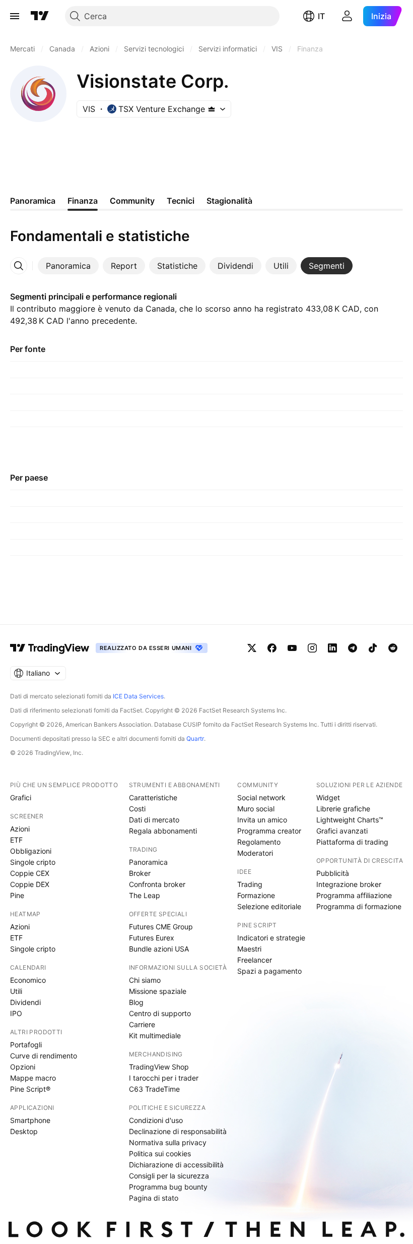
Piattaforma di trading (352, 842)
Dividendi (25, 1002)
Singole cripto (32, 862)
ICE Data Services (138, 696)
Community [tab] (132, 201)
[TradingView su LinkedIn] (332, 648)
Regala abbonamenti (163, 830)
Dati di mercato (154, 819)
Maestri (249, 948)
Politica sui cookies (160, 1153)
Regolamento (259, 842)
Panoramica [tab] (32, 201)
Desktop (24, 1131)
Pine (17, 895)
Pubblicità (332, 873)
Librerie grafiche (343, 808)
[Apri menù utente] (347, 16)
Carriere (142, 1024)
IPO (16, 1013)
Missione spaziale (157, 991)
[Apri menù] (15, 16)
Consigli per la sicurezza (169, 1175)
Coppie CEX (29, 873)
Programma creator (269, 830)
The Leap (144, 895)
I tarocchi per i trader (163, 1078)
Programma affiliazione (354, 895)
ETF (16, 840)
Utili (16, 991)
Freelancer (254, 960)
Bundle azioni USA (159, 948)
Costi (137, 808)
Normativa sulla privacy (167, 1142)
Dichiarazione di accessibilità (176, 1164)
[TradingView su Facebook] (272, 648)
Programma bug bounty (168, 1186)
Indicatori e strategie (271, 937)
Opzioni (22, 1066)
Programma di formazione (358, 906)
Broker (140, 873)
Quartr (195, 738)
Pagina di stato (153, 1198)
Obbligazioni (30, 851)
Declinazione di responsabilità (178, 1131)
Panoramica (148, 862)
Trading (249, 884)
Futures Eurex (151, 937)
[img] (211, 108)
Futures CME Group (161, 926)
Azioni (20, 828)
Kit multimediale (155, 1035)
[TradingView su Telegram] (353, 648)
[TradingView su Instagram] (312, 648)
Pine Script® (30, 1089)
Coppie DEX (29, 884)
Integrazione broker (348, 884)
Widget (328, 797)
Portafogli (26, 1044)
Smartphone (30, 1120)
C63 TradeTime (154, 1089)
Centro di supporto (160, 1013)
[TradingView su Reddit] (393, 648)
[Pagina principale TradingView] (40, 16)
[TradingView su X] (252, 648)
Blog (136, 1002)
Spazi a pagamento (269, 971)
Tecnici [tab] (180, 201)
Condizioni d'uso (156, 1120)
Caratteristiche (153, 797)
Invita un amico (262, 819)
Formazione (256, 895)
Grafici (20, 797)
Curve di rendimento (43, 1055)
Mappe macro (33, 1078)
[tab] (68, 265)
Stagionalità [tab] (229, 201)
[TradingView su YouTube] (292, 648)
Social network (261, 797)
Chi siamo (145, 980)
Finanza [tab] (82, 201)
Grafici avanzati (342, 830)
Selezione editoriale (269, 906)
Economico (28, 980)
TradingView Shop (159, 1066)
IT (321, 16)
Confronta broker (157, 884)
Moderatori (255, 853)
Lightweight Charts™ (349, 819)
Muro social (255, 808)
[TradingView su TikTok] (373, 648)
